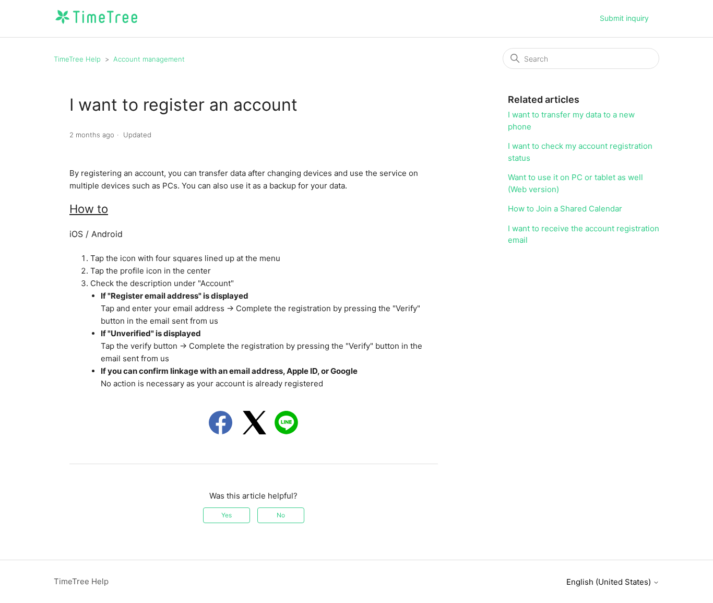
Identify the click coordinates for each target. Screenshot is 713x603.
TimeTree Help (77, 59)
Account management (149, 59)
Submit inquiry (624, 18)
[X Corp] (254, 422)
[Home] (96, 24)
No (281, 515)
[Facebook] (220, 422)
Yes (226, 515)
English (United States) (609, 581)
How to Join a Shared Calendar (565, 209)
